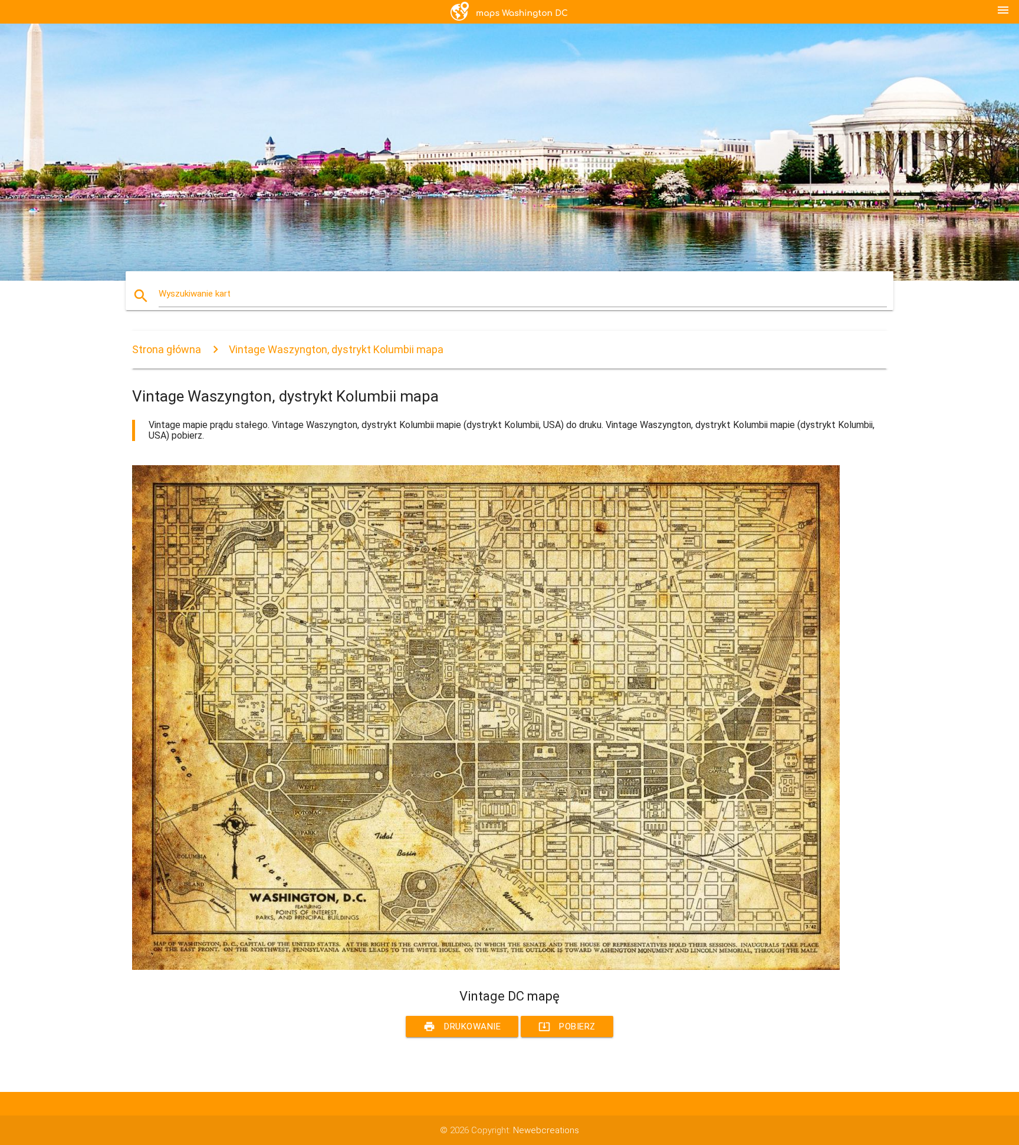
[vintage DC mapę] (486, 967)
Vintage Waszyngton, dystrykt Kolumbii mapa (336, 349)
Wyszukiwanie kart (195, 293)
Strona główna (166, 349)
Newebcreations (546, 1130)
